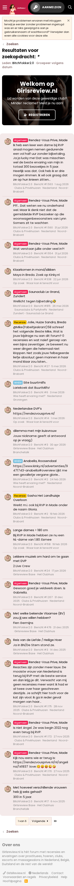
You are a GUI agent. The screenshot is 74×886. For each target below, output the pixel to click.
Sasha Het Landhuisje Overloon (36, 497)
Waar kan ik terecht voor (42, 283)
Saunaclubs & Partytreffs (30, 310)
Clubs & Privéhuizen (27, 188)
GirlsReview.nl (15, 873)
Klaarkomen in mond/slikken (34, 269)
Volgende (39, 821)
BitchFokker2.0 (23, 63)
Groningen (20, 400)
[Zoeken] (70, 7)
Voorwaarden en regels (19, 877)
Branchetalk (21, 452)
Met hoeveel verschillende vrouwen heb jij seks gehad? (40, 789)
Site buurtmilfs (30, 382)
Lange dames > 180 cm (30, 530)
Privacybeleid (48, 877)
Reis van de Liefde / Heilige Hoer (37, 640)
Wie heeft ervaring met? (29, 396)
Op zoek (18, 283)
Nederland (50, 188)
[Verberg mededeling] (68, 21)
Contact (57, 873)
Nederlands (39, 873)
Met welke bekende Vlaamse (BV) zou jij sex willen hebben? (39, 615)
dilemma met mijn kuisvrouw (35, 431)
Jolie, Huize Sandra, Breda (40, 322)
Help (64, 877)
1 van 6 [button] (22, 821)
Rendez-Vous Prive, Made (41, 140)
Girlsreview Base (24, 448)
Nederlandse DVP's (27, 408)
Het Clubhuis (45, 448)
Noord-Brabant (23, 487)
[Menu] (5, 7)
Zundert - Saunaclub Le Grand (33, 313)
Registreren (39, 115)
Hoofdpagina (12, 881)
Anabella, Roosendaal (35, 461)
